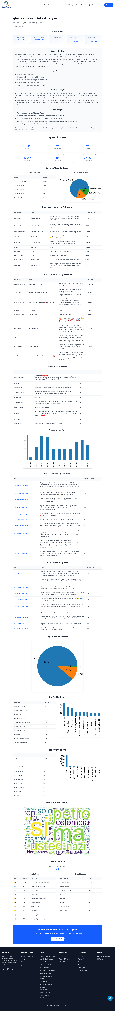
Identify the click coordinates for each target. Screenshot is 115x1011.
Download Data (49, 5)
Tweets (23, 959)
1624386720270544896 (21, 606)
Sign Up (108, 5)
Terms (80, 965)
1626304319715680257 (21, 618)
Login (99, 5)
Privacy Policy (82, 968)
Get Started (57, 939)
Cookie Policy (82, 971)
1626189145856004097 (21, 553)
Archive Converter (46, 962)
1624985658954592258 (21, 544)
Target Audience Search (48, 956)
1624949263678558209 (21, 485)
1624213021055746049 (21, 525)
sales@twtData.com (106, 956)
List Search (43, 981)
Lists (22, 962)
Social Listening (45, 998)
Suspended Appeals (46, 984)
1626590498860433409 (21, 519)
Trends (83, 5)
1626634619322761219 (21, 533)
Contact (80, 962)
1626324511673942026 (21, 493)
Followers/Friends (27, 956)
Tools (61, 5)
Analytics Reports (46, 973)
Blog (77, 5)
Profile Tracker (45, 995)
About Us (81, 959)
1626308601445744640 (21, 507)
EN (92, 5)
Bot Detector (44, 968)
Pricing (70, 5)
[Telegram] (110, 998)
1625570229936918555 (21, 514)
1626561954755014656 (21, 629)
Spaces (23, 965)
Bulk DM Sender (45, 992)
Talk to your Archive (46, 965)
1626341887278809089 (21, 500)
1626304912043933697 (21, 624)
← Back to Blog (17, 14)
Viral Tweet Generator (47, 971)
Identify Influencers (46, 959)
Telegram (102, 959)
